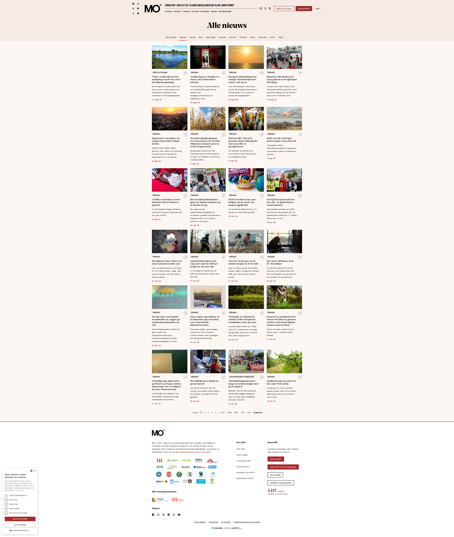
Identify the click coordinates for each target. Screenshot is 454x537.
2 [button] (204, 412)
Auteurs (195, 11)
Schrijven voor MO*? (245, 472)
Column (232, 37)
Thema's (186, 11)
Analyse (222, 37)
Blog (201, 37)
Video (280, 37)
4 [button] (211, 412)
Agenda (214, 11)
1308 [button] (229, 412)
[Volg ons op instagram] (138, 4)
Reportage (210, 37)
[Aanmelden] (269, 8)
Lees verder (19, 490)
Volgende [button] (257, 412)
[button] (20, 530)
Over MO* (240, 449)
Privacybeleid (200, 522)
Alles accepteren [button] (20, 519)
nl (317, 8)
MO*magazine (225, 11)
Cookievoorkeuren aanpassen (247, 522)
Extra (272, 37)
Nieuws (183, 37)
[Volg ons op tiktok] (133, 13)
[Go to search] (265, 8)
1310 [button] (243, 412)
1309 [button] (236, 412)
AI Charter (226, 522)
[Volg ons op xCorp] (133, 9)
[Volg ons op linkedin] (138, 9)
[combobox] (31, 471)
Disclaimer (213, 522)
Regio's (177, 11)
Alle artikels (171, 37)
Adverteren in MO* (244, 478)
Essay (252, 37)
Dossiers (205, 11)
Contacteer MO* (243, 461)
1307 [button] (222, 412)
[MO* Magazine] (153, 8)
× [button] (34, 470)
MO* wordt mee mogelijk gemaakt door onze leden (187, 452)
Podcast (243, 37)
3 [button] (208, 412)
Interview (262, 37)
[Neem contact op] (261, 8)
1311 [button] (249, 412)
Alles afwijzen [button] (20, 525)
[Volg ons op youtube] (138, 13)
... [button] (218, 412)
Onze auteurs (242, 466)
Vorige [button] (195, 412)
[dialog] (20, 501)
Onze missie (241, 455)
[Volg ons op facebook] (133, 4)
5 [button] (215, 412)
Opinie (192, 37)
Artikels (169, 11)
